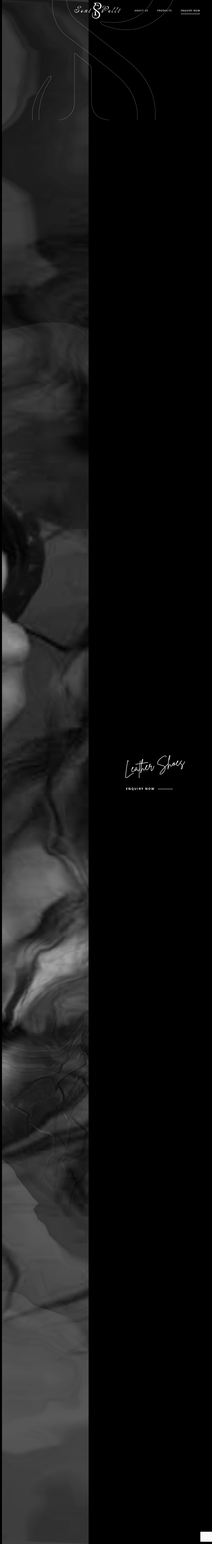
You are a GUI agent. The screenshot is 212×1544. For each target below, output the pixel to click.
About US (141, 10)
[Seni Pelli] (97, 10)
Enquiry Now (190, 10)
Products (164, 10)
